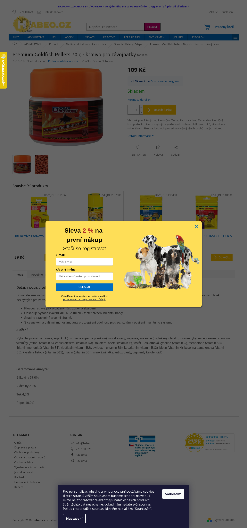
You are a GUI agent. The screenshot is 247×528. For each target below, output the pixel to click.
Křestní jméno (66, 269)
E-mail (60, 255)
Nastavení (74, 518)
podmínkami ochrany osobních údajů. (84, 299)
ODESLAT (84, 287)
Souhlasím (173, 494)
